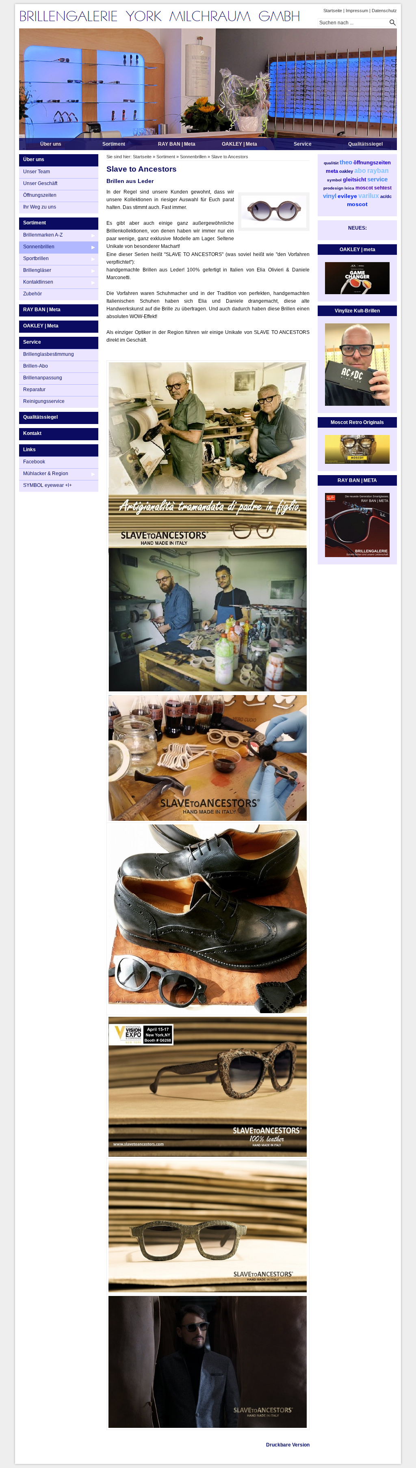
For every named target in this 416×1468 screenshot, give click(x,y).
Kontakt (32, 433)
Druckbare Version (288, 1445)
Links (29, 449)
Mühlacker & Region (45, 473)
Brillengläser (37, 270)
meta (332, 171)
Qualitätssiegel (365, 144)
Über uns (50, 144)
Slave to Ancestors (229, 156)
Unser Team (36, 171)
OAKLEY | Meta (239, 144)
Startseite (332, 10)
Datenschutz (384, 10)
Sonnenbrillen (38, 247)
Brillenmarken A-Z (43, 235)
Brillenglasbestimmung (48, 354)
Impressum (357, 10)
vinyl (329, 195)
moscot (364, 188)
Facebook (34, 462)
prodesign (333, 188)
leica (349, 188)
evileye (347, 196)
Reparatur (34, 389)
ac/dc (386, 196)
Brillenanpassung (42, 378)
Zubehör (32, 294)
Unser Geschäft (40, 183)
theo (346, 162)
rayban (378, 170)
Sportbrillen (36, 258)
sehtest (383, 188)
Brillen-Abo (35, 366)
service (377, 179)
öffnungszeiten (372, 162)
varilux (368, 195)
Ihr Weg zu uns (39, 207)
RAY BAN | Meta (176, 144)
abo (360, 170)
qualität (331, 163)
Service (303, 144)
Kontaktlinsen (38, 282)
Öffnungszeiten (39, 195)
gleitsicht (354, 180)
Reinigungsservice (44, 401)
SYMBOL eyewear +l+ (47, 485)
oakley (346, 171)
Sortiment (113, 144)
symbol (334, 180)
